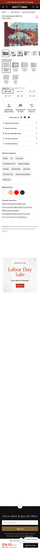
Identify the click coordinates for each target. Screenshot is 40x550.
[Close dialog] (35, 260)
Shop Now (20, 285)
